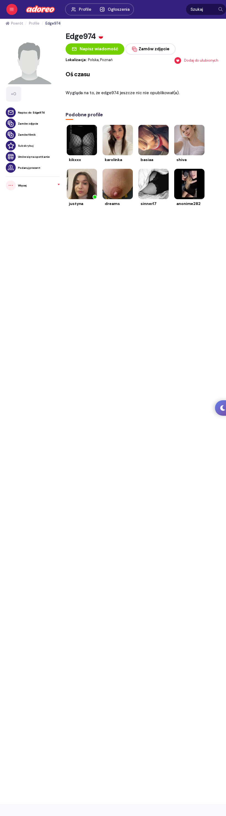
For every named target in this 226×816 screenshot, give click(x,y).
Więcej (22, 185)
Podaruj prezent (29, 168)
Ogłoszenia (119, 9)
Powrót (17, 23)
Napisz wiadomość (99, 49)
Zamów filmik (27, 134)
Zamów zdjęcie (28, 123)
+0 (13, 94)
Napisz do (31, 112)
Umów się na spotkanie (34, 157)
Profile (85, 9)
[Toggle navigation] (11, 9)
